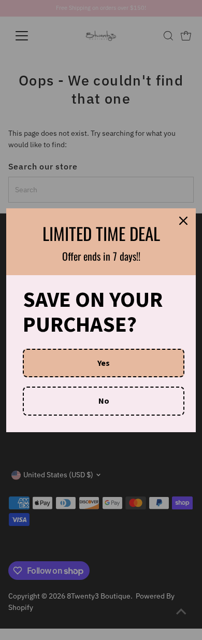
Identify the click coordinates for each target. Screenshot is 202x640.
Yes (103, 363)
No (103, 400)
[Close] (183, 220)
